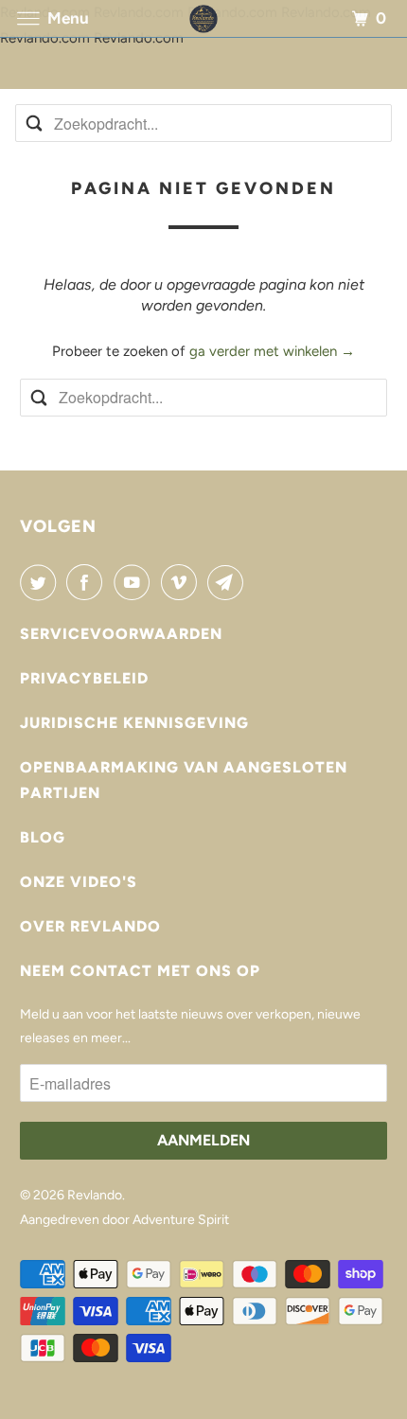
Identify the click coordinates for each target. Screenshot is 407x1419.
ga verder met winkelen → (272, 351)
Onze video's (78, 882)
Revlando (94, 1195)
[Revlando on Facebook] (88, 582)
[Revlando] (203, 18)
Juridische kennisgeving (134, 723)
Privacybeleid (84, 678)
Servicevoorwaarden (121, 634)
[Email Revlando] (229, 582)
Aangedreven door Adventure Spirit (124, 1220)
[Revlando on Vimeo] (182, 582)
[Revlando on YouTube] (135, 582)
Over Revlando (90, 926)
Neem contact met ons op (140, 971)
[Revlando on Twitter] (41, 582)
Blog (42, 837)
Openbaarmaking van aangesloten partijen (183, 780)
